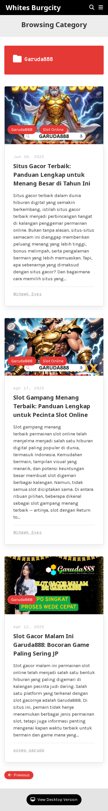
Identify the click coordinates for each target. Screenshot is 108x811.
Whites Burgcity (33, 7)
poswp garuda (28, 750)
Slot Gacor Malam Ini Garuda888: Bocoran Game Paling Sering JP (51, 644)
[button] (100, 7)
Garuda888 (22, 129)
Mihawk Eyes (27, 294)
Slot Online (53, 129)
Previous (22, 775)
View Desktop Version (57, 799)
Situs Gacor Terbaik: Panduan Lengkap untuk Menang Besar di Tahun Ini (51, 174)
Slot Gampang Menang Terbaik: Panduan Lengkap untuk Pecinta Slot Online (51, 406)
